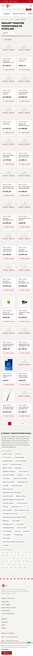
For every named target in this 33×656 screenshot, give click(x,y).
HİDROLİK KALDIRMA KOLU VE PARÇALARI (13, 499)
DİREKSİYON (6, 521)
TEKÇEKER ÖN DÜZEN (8, 528)
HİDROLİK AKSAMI (7, 454)
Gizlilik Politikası (5, 610)
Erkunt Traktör (19, 13)
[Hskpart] (9, 6)
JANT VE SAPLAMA (24, 471)
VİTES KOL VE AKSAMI (16, 464)
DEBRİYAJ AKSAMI (7, 468)
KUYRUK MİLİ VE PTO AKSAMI (10, 513)
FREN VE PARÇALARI (8, 489)
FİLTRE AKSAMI (6, 538)
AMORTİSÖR (26, 531)
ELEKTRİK (5, 464)
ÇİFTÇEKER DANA (18, 535)
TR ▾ (30, 1)
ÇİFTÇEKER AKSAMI (19, 457)
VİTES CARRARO (16, 521)
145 (23, 423)
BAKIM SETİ (20, 475)
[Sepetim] (31, 6)
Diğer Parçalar (18, 454)
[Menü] (3, 5)
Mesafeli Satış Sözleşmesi (8, 607)
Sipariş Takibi (5, 601)
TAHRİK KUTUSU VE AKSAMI (20, 478)
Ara (28, 9)
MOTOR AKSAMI (7, 457)
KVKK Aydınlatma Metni (7, 613)
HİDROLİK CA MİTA (21, 528)
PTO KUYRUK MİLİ (7, 531)
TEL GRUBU (5, 485)
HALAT (28, 475)
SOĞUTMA (17, 531)
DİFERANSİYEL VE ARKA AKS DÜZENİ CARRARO (14, 517)
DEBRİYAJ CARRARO (21, 496)
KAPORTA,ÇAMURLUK (20, 461)
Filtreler (8, 39)
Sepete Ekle (9, 69)
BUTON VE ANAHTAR (22, 503)
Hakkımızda (4, 622)
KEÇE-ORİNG (20, 524)
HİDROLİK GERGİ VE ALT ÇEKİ (21, 510)
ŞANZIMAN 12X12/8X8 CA (9, 471)
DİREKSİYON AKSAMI (16, 485)
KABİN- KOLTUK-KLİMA (8, 482)
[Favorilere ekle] (13, 45)
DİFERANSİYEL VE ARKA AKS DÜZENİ (12, 492)
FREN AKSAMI (18, 468)
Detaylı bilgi (4, 649)
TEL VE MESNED (7, 535)
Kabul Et (7, 653)
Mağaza (6, 13)
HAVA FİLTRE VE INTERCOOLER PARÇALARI (13, 542)
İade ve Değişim (5, 604)
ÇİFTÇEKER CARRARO (8, 503)
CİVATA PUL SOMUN (8, 496)
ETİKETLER (5, 506)
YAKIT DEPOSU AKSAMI (8, 475)
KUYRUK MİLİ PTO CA (16, 506)
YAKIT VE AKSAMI (7, 510)
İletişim (3, 625)
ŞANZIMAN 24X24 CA (8, 524)
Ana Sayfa (4, 19)
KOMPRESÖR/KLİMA (22, 482)
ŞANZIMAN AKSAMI (7, 461)
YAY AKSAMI (6, 545)
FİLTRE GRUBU (6, 478)
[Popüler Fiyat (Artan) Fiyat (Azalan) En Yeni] (8, 32)
